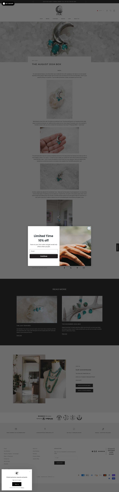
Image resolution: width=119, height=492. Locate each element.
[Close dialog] (89, 228)
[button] (8, 4)
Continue (43, 256)
